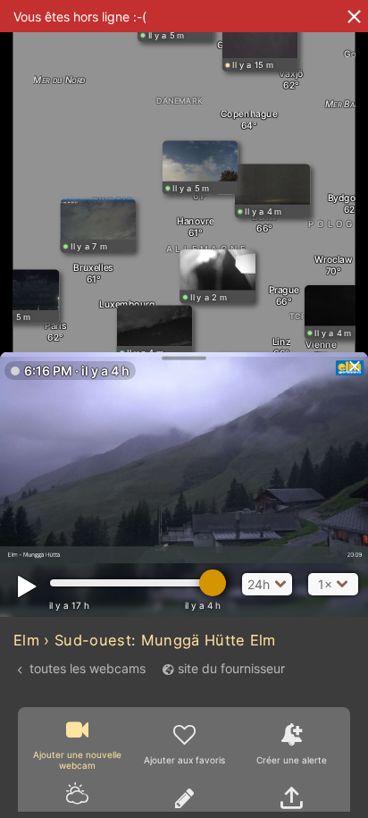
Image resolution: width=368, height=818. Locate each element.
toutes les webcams (87, 668)
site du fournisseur (231, 668)
